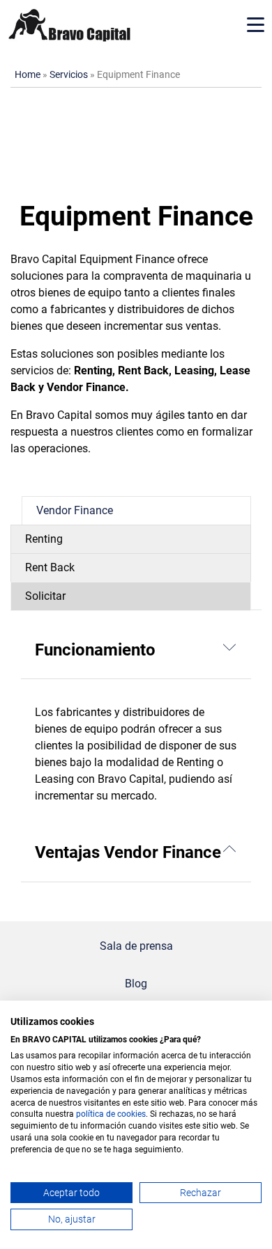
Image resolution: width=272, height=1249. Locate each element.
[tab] (136, 510)
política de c (98, 1114)
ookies (133, 1114)
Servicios (69, 75)
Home (27, 75)
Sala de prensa (136, 946)
